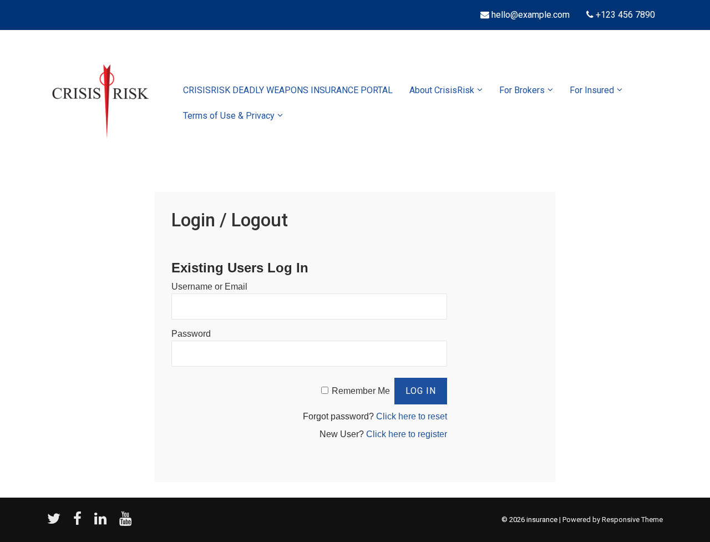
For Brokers (522, 90)
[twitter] (56, 522)
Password (191, 333)
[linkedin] (102, 522)
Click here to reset (411, 416)
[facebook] (79, 522)
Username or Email (209, 286)
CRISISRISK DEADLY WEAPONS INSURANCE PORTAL (288, 90)
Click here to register (406, 434)
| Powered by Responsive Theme (611, 519)
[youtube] (126, 522)
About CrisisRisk (441, 90)
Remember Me (361, 391)
